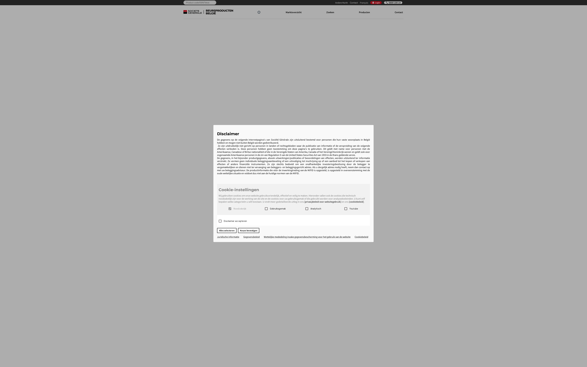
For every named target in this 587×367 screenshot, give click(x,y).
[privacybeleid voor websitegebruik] (322, 201)
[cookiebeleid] (356, 201)
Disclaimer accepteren (235, 221)
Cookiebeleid (361, 236)
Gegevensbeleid (251, 236)
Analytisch (315, 208)
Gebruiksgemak (278, 208)
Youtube (353, 208)
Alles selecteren (226, 230)
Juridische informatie (228, 236)
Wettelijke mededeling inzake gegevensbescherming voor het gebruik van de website (307, 236)
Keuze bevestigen (248, 230)
